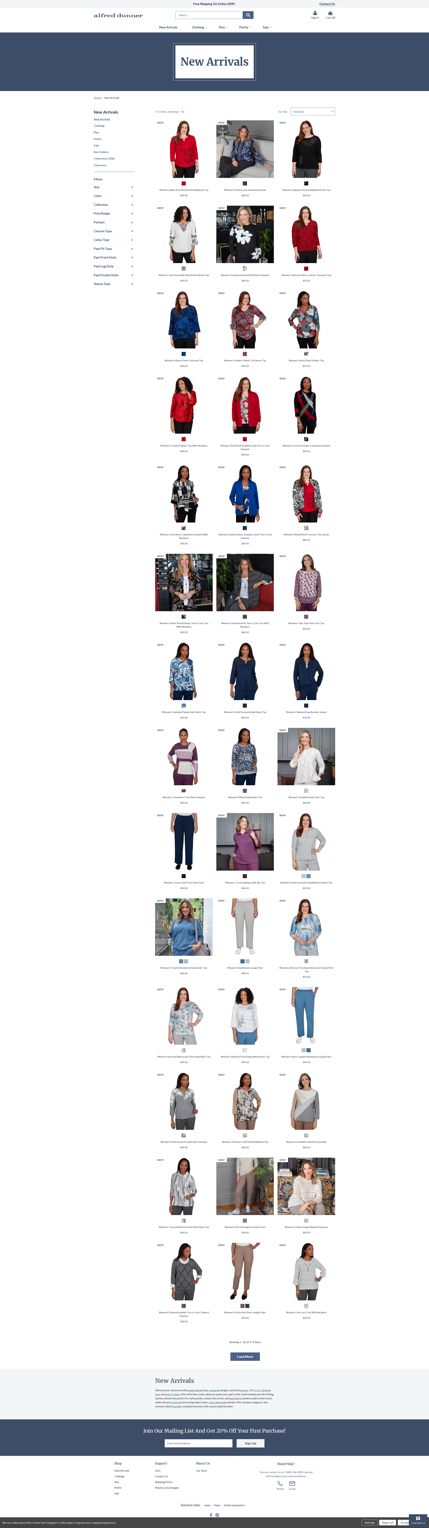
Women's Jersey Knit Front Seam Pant (184, 882)
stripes (244, 1390)
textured (214, 1390)
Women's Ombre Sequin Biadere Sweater (306, 1227)
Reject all (387, 1522)
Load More (245, 1356)
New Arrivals (102, 119)
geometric (235, 1398)
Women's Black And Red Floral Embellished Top (183, 189)
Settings (369, 1522)
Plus (96, 132)
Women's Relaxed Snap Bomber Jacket (306, 712)
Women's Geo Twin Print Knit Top (306, 623)
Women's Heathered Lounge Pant (245, 967)
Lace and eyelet (218, 1402)
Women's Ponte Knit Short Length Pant (245, 1312)
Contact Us (327, 4)
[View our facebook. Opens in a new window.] (211, 1515)
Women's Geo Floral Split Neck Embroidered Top (184, 275)
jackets (177, 1406)
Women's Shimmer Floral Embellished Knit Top (306, 189)
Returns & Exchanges (167, 1487)
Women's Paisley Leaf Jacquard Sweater (245, 189)
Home (97, 97)
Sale (96, 145)
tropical (175, 1402)
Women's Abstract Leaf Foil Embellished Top (245, 1141)
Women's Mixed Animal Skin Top (245, 797)
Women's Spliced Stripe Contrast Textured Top (306, 275)
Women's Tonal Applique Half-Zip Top (245, 882)
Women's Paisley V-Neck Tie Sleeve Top (245, 360)
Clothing (99, 125)
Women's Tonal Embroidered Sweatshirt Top (184, 967)
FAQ (157, 1470)
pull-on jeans (173, 1394)
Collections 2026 (104, 158)
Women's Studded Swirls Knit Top (306, 797)
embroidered (195, 1390)
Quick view (183, 149)
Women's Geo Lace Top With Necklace (306, 1312)
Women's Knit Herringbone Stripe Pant (245, 1227)
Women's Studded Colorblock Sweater (306, 1141)
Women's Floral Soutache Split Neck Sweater (184, 1141)
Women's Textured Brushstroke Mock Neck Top (184, 1227)
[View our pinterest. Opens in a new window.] (217, 1515)
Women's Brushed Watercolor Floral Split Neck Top (183, 1056)
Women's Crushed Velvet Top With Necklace (183, 445)
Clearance (100, 165)
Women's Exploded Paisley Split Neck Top (184, 712)
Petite (98, 138)
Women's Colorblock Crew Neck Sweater (183, 797)
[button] (113, 187)
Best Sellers (101, 151)
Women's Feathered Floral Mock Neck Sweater (245, 275)
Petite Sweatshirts (234, 1505)
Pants (217, 1505)
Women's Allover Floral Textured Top (184, 360)
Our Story (201, 1470)
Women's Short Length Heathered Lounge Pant (306, 1056)
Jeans (207, 1505)
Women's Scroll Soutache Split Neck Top (245, 712)
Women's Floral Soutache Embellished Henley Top (306, 882)
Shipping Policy (164, 1481)
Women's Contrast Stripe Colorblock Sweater (306, 445)
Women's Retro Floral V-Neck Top (306, 360)
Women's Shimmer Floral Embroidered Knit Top (245, 1056)
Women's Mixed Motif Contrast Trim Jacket (306, 534)
